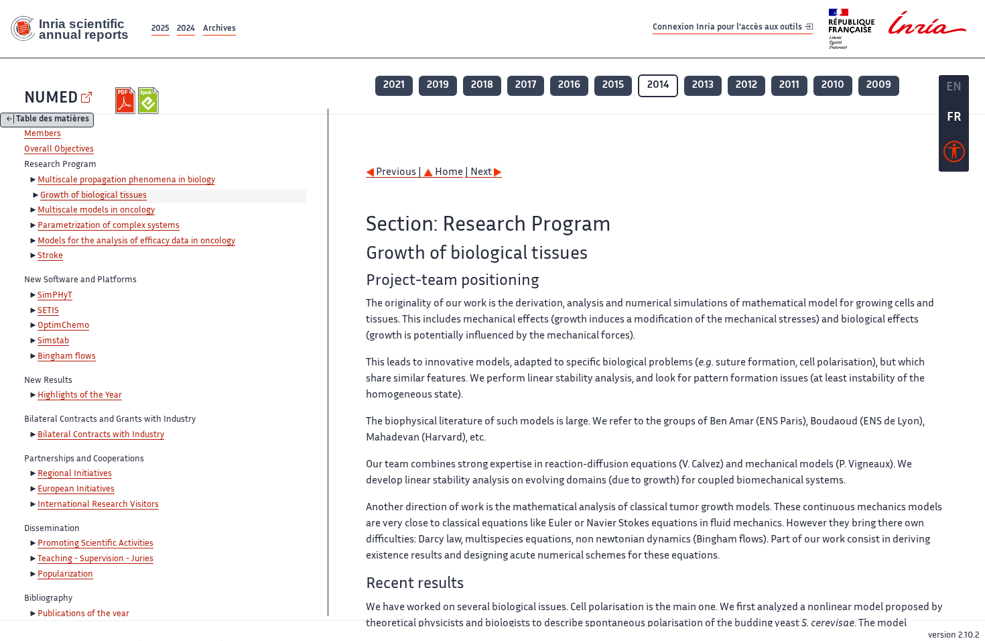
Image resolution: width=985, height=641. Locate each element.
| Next (479, 172)
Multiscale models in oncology (96, 211)
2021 (394, 85)
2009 (878, 85)
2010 (833, 85)
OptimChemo (63, 326)
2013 (703, 85)
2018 (482, 85)
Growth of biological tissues (93, 196)
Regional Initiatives (75, 474)
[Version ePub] (149, 100)
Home (448, 172)
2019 (438, 85)
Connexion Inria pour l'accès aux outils (728, 28)
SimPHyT (55, 296)
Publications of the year (83, 614)
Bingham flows (67, 357)
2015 (613, 85)
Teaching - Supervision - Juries (95, 559)
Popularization (65, 575)
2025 (160, 29)
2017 (525, 85)
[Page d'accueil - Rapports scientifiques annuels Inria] (74, 29)
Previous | (398, 172)
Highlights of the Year (80, 396)
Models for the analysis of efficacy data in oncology (136, 241)
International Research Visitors (98, 505)
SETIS (48, 311)
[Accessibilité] (954, 155)
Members (42, 134)
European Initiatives (76, 489)
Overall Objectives (59, 149)
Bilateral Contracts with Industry (101, 435)
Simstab (53, 341)
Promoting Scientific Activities (95, 544)
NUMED (51, 99)
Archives (219, 29)
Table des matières (52, 120)
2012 (746, 85)
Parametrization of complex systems (109, 226)
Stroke (50, 256)
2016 (569, 85)
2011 (789, 85)
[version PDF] (127, 100)
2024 (186, 29)
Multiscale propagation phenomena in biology (126, 180)
